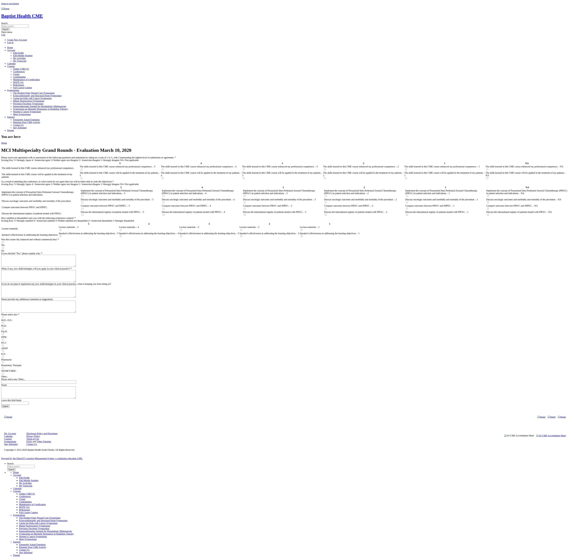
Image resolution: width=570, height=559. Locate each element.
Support (11, 117)
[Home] (5, 8)
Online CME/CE (21, 69)
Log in (10, 42)
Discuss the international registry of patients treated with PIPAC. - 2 (355, 212)
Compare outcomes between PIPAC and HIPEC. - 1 (429, 205)
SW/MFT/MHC (8, 371)
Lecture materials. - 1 (310, 227)
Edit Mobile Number (23, 55)
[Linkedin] (562, 417)
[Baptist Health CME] (8, 417)
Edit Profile (18, 53)
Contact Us (18, 125)
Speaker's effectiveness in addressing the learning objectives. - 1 (330, 233)
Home (10, 47)
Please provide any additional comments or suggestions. (27, 299)
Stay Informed (19, 127)
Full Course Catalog (22, 87)
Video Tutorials (44, 441)
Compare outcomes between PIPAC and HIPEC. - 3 (267, 205)
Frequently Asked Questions (26, 119)
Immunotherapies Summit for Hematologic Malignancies (39, 106)
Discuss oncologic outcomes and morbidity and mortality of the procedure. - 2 (360, 199)
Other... (4, 376)
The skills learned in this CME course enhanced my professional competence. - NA (524, 166)
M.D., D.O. (6, 320)
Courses (11, 66)
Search (4, 23)
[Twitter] (552, 417)
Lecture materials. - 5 (69, 227)
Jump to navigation (10, 3)
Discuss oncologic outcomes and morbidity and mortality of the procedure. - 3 (279, 199)
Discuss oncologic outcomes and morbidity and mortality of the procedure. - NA (523, 199)
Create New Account (17, 40)
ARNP (4, 348)
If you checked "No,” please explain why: (21, 253)
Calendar (11, 63)
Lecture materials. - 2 (249, 227)
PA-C (4, 342)
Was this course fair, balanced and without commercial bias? (29, 239)
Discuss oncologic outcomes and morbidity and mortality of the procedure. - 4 (198, 199)
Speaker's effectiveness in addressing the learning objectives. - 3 (209, 233)
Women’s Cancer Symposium (27, 111)
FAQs (29, 441)
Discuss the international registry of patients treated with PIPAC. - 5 (112, 212)
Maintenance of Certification (26, 79)
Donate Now (275, 417)
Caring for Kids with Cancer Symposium (32, 98)
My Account (10, 433)
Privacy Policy (33, 436)
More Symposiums (22, 114)
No (2, 250)
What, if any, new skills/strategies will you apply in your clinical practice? (35, 268)
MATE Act (18, 82)
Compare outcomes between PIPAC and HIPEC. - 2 (348, 205)
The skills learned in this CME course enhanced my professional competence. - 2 (361, 166)
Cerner (16, 74)
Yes (3, 245)
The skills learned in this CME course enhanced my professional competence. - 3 (280, 166)
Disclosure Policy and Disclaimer (42, 433)
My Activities (19, 58)
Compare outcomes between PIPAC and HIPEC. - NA (512, 205)
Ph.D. (4, 326)
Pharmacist (6, 359)
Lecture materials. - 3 (189, 227)
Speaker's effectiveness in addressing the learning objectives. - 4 (149, 233)
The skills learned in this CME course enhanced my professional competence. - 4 (198, 166)
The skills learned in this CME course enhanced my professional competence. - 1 (442, 166)
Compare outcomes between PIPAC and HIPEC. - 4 (186, 205)
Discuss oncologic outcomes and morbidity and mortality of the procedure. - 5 (117, 199)
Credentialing (19, 77)
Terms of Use (32, 439)
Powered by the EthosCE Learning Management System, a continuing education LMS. (42, 458)
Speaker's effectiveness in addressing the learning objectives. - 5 (88, 233)
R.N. (3, 354)
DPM (3, 337)
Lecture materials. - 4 (129, 227)
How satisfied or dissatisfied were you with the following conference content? (37, 218)
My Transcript (19, 61)
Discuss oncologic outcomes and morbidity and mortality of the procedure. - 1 (441, 199)
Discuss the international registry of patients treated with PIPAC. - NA (519, 212)
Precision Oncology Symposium (28, 103)
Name (4, 385)
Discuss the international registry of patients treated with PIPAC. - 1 (436, 212)
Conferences (19, 71)
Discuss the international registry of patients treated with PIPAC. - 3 (274, 212)
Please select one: (9, 314)
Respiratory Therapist (11, 365)
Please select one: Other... (13, 379)
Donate (10, 130)
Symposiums (13, 90)
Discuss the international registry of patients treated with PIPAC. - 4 (193, 212)
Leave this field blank (11, 400)
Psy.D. (4, 331)
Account (11, 50)
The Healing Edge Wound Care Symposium (33, 93)
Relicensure (18, 85)
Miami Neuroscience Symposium (28, 101)
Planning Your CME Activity (26, 122)
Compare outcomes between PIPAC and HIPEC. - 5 (105, 205)
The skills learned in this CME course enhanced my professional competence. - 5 (117, 166)
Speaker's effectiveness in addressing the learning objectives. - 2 (269, 233)
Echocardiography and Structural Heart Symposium (37, 95)
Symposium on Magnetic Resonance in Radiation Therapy (40, 109)
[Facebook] (541, 417)
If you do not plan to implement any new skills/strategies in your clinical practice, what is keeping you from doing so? (56, 284)
